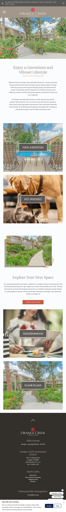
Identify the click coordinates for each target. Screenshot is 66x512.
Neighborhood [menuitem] (33, 479)
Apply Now (33, 475)
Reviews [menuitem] (33, 481)
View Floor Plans (33, 302)
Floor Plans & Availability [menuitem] (33, 477)
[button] (63, 3)
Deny (57, 506)
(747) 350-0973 (33, 462)
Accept (49, 506)
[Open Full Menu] (4, 12)
